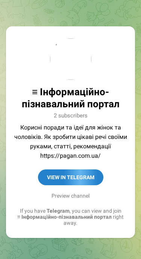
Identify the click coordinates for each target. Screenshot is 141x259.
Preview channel (70, 196)
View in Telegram (70, 177)
